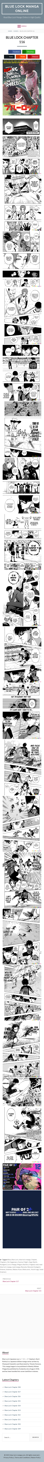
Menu (24, 26)
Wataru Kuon (17, 1269)
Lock (9, 1264)
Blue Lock (14, 1259)
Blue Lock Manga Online (22, 9)
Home (10, 31)
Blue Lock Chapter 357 (13, 1392)
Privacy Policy (9, 1457)
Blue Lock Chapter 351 (13, 1419)
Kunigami (3, 1264)
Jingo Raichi (33, 1262)
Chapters (3, 1262)
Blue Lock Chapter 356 (13, 1396)
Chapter (34, 1259)
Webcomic (26, 1269)
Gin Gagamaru (12, 1262)
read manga (16, 1267)
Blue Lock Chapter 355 (13, 1401)
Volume (2, 1269)
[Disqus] (22, 1320)
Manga (13, 1264)
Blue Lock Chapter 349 (13, 1429)
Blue (9, 1259)
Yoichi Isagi (35, 1269)
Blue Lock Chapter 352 (13, 1415)
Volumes (9, 1269)
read (36, 1264)
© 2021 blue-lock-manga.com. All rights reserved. (21, 1455)
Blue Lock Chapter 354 (13, 1406)
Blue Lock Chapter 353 (13, 1410)
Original (32, 1264)
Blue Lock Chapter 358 (13, 1387)
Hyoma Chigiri (23, 1262)
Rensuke (24, 1267)
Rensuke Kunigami (33, 1267)
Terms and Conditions (22, 1457)
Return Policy (36, 1457)
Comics (16, 31)
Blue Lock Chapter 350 (13, 1424)
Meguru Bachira (22, 1264)
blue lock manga (24, 1259)
